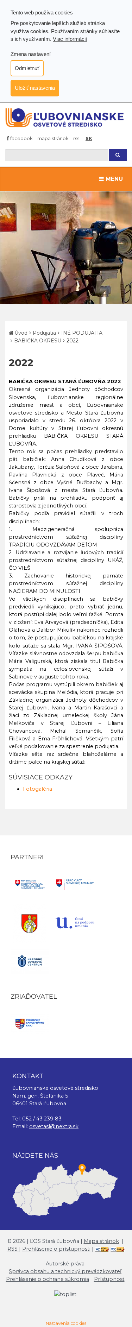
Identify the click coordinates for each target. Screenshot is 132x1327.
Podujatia (44, 333)
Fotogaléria (37, 789)
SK (89, 138)
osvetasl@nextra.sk (53, 1126)
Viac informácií (70, 39)
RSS (76, 138)
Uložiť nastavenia (35, 88)
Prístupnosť (109, 1279)
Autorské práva (65, 1263)
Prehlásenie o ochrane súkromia (47, 1279)
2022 (72, 340)
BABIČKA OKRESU (37, 340)
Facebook (21, 138)
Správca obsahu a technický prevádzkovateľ (65, 1271)
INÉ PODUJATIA (81, 333)
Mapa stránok (53, 138)
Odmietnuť (27, 68)
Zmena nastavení (31, 54)
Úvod (20, 333)
